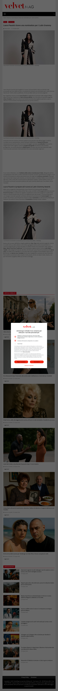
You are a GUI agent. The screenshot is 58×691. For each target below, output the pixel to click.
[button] (29, 344)
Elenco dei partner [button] (26, 351)
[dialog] (29, 345)
